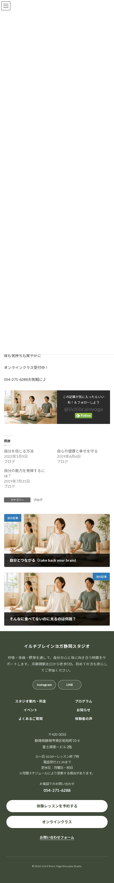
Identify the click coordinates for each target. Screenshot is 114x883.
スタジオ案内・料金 (30, 701)
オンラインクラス (57, 822)
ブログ (38, 500)
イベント (30, 710)
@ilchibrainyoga (83, 409)
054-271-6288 (57, 790)
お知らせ (83, 710)
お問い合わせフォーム (57, 837)
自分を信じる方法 (19, 451)
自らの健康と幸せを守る (77, 451)
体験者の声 (83, 719)
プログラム (83, 701)
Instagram (44, 685)
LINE (69, 685)
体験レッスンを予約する (57, 806)
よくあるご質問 (31, 719)
